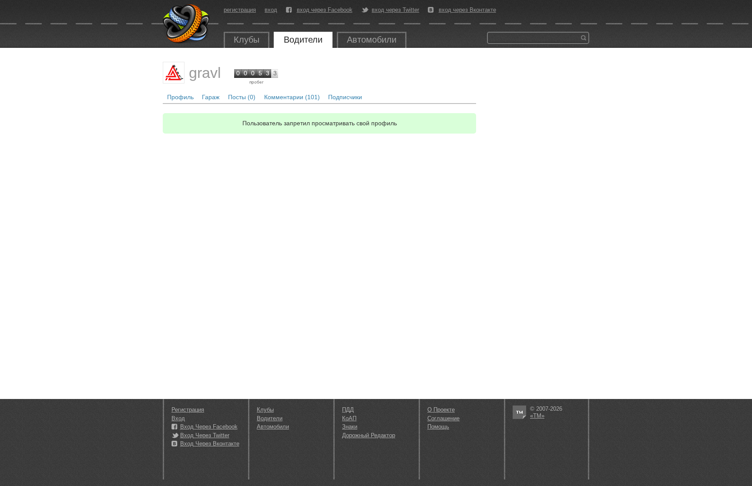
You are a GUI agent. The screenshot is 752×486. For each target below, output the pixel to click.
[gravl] (174, 73)
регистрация (240, 10)
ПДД (348, 409)
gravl (205, 72)
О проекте (441, 409)
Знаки (349, 426)
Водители (303, 39)
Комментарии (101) (292, 97)
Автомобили (371, 39)
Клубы (246, 39)
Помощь (438, 426)
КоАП (349, 418)
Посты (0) (241, 97)
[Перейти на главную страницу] (187, 24)
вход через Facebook (324, 10)
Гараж (210, 97)
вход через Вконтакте (467, 10)
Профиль (180, 97)
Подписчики (345, 97)
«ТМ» (537, 415)
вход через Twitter (395, 10)
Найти (583, 37)
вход (271, 10)
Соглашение (443, 418)
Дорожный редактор (368, 435)
